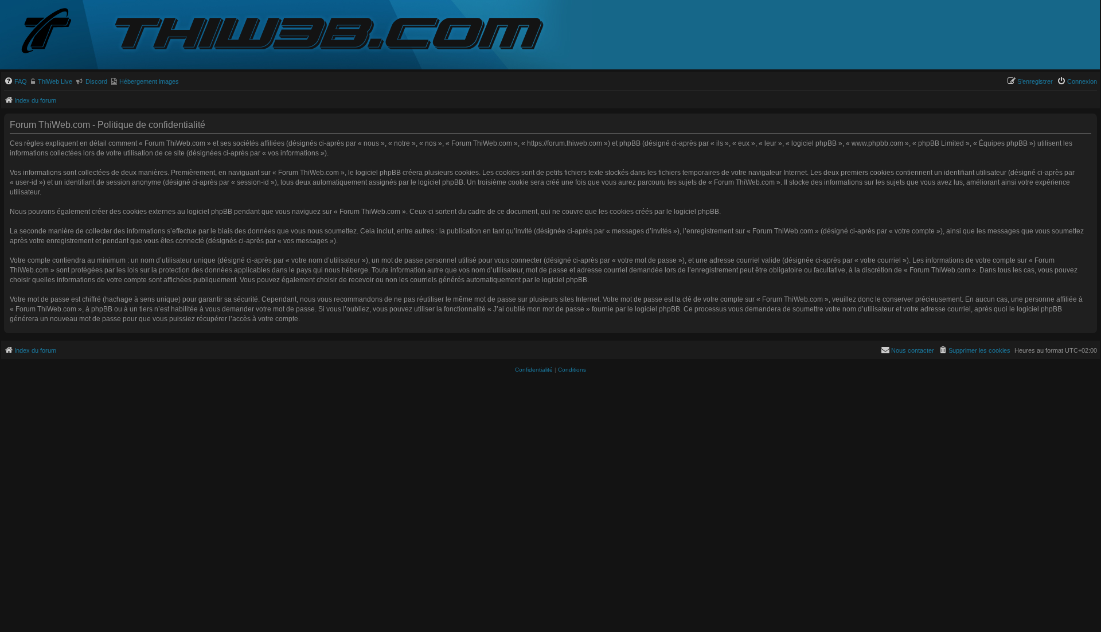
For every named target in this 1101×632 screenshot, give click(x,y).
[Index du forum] (56, 32)
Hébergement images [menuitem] (149, 81)
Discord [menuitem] (96, 81)
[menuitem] (15, 81)
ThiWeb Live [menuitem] (55, 81)
